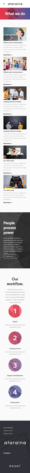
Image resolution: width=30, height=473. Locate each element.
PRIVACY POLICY (8, 434)
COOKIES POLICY (8, 431)
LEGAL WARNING (8, 428)
